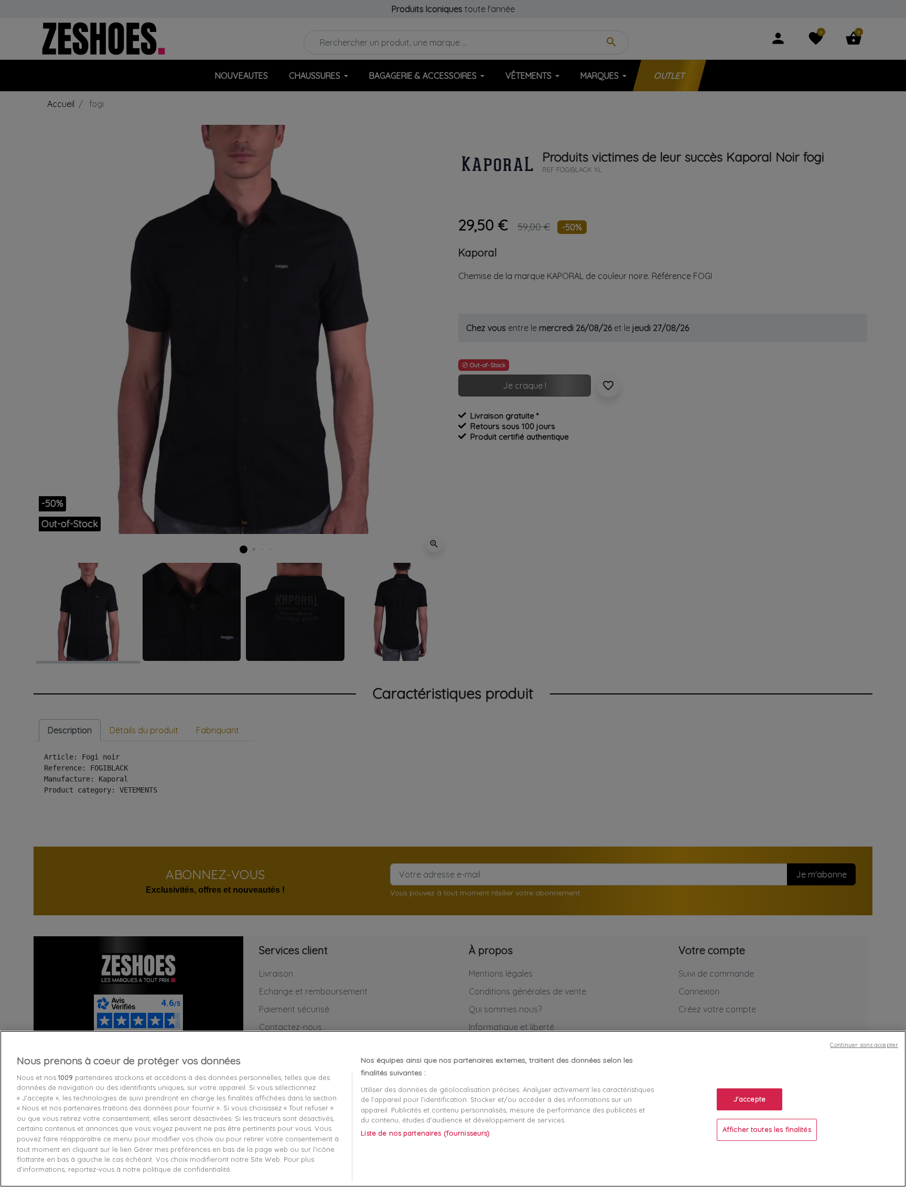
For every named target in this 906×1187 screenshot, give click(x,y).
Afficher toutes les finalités (766, 1129)
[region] (453, 1109)
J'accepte (749, 1099)
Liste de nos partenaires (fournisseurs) (425, 1133)
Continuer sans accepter (864, 1045)
